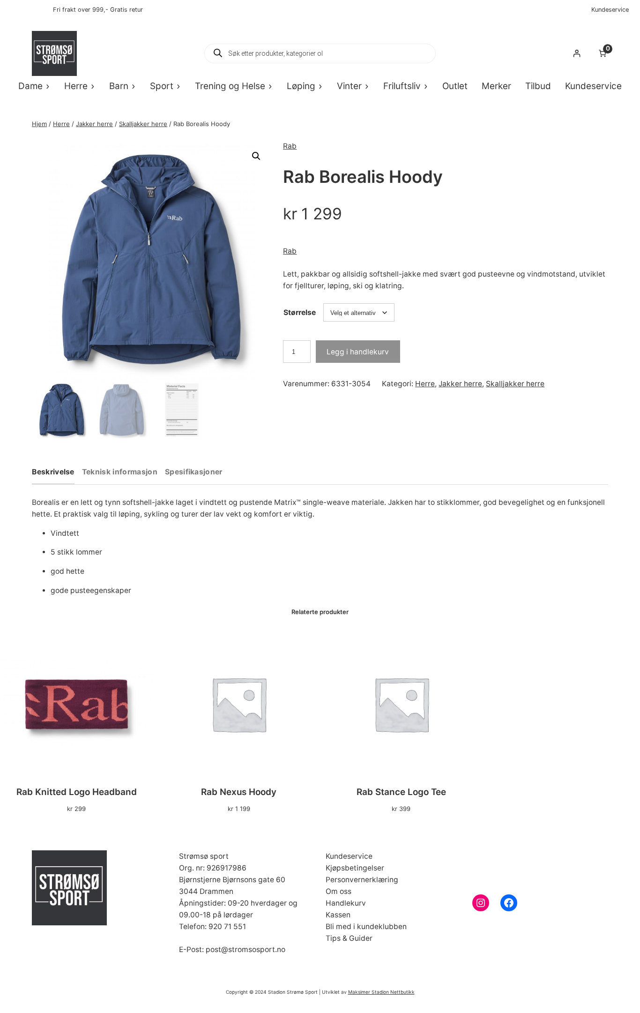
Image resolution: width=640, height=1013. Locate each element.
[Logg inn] (576, 53)
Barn (118, 86)
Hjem (39, 124)
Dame (30, 86)
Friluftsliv (402, 86)
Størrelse (299, 312)
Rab (290, 146)
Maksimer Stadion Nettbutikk (381, 992)
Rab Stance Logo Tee (401, 792)
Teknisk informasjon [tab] (119, 472)
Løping (301, 86)
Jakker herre (94, 124)
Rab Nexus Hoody (238, 792)
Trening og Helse (230, 86)
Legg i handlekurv (358, 351)
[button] (256, 156)
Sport (161, 86)
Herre (76, 86)
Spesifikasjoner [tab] (194, 472)
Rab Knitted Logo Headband (76, 792)
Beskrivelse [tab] (53, 472)
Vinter (349, 86)
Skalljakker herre (143, 124)
